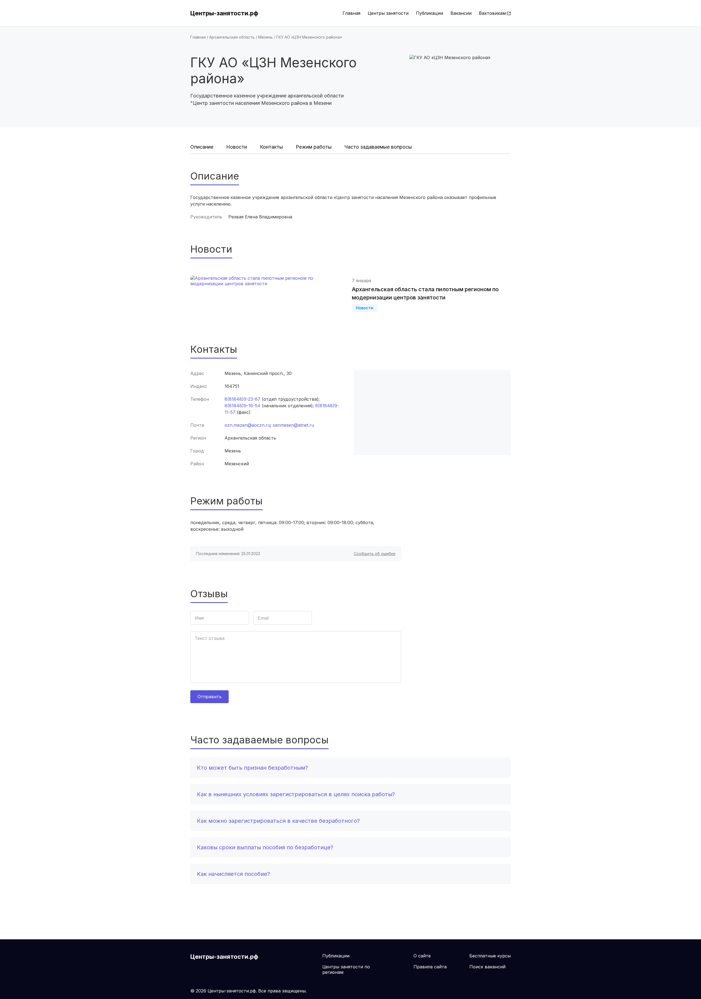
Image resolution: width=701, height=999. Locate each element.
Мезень (265, 37)
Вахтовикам (492, 13)
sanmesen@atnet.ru (293, 425)
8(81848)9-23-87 (242, 399)
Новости (236, 147)
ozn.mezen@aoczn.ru (247, 425)
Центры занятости (388, 13)
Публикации (429, 13)
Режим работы (314, 147)
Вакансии (461, 13)
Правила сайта (430, 966)
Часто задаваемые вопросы (378, 147)
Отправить (209, 696)
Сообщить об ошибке (374, 553)
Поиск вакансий (487, 966)
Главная (351, 13)
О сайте (422, 955)
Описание (201, 147)
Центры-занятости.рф (224, 13)
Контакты (271, 147)
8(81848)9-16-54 (242, 405)
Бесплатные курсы (490, 955)
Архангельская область (232, 37)
